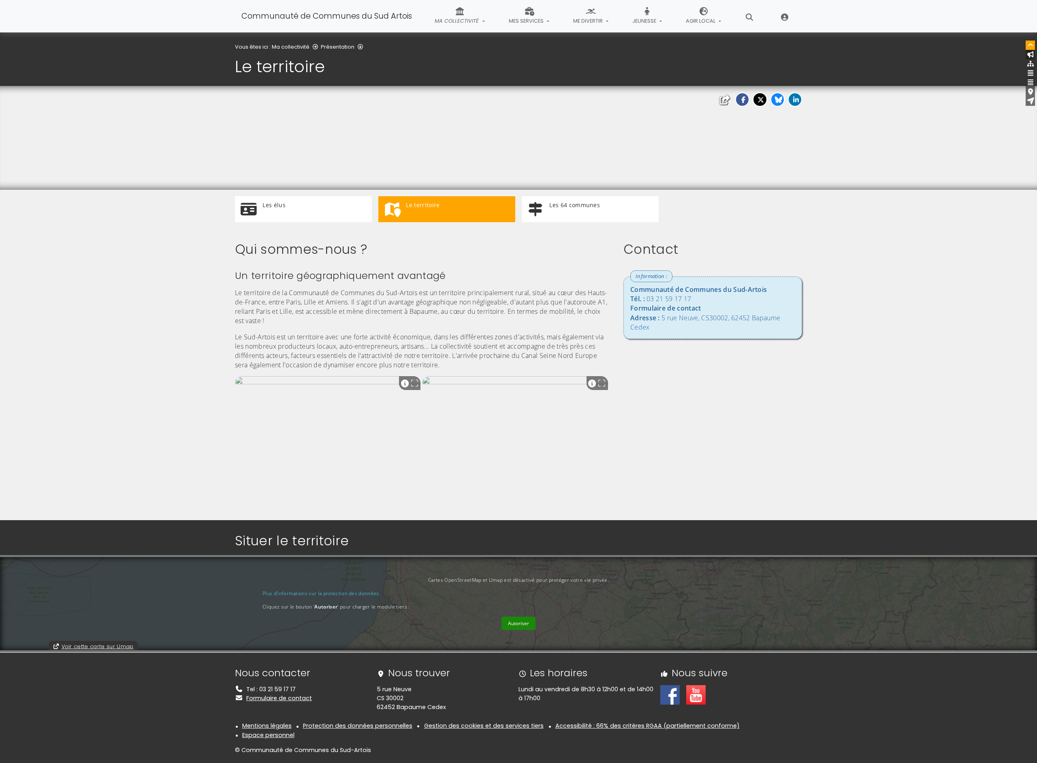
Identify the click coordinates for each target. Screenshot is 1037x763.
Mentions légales (267, 726)
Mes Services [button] (527, 20)
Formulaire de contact (279, 698)
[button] (742, 99)
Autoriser (518, 623)
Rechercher (749, 16)
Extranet (784, 16)
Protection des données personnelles (357, 726)
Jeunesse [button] (644, 20)
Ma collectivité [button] (457, 20)
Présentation (337, 46)
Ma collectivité (290, 46)
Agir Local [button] (701, 20)
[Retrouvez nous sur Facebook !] (670, 694)
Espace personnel (268, 735)
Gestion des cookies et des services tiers (484, 726)
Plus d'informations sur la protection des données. (321, 593)
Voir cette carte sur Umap (98, 646)
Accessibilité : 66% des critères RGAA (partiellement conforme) (647, 726)
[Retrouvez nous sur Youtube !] (696, 694)
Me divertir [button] (588, 20)
